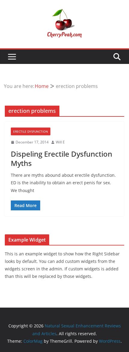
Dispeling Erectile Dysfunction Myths (61, 158)
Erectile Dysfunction (30, 131)
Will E (60, 142)
